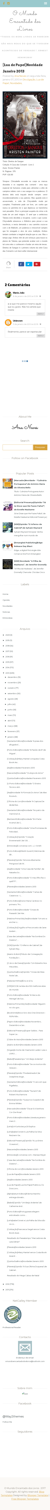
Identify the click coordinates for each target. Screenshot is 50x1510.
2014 (7, 667)
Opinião (6, 600)
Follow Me (7, 1422)
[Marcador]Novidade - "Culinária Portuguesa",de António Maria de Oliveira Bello (30, 484)
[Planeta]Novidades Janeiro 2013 (21, 886)
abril (10, 720)
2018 (8, 646)
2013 (7, 673)
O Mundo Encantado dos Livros (25, 21)
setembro (12, 693)
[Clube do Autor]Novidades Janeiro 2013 (25, 1039)
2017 (7, 651)
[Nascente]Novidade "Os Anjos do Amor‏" (25, 773)
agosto (11, 699)
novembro (12, 682)
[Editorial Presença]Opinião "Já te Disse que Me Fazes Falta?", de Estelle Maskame (30, 506)
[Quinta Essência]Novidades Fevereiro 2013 (26, 778)
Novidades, (16, 83)
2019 (7, 640)
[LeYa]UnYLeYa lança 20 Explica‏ (21, 1126)
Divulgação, (29, 79)
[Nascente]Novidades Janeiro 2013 (22, 1149)
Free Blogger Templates (25, 1499)
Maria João (18, 292)
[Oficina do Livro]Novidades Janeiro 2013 (25, 1169)
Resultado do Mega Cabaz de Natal (23, 1275)
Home (5, 594)
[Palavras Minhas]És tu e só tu (20, 981)
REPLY (41, 314)
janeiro (11, 737)
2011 (7, 1289)
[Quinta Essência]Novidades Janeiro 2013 (25, 1261)
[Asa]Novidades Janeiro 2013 (19, 1180)
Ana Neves (20, 76)
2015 (7, 662)
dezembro (12, 677)
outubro (11, 688)
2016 (7, 657)
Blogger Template (38, 1495)
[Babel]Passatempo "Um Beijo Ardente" (25, 1059)
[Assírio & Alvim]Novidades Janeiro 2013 (24, 1045)
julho (10, 704)
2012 (7, 1284)
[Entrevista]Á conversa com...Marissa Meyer (26, 1155)
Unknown (18, 320)
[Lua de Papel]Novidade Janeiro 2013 (23, 1174)
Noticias (6, 612)
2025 (8, 635)
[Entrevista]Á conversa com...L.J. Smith (24, 846)
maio (10, 715)
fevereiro (12, 731)
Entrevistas (7, 618)
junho (10, 710)
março (11, 726)
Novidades (7, 606)
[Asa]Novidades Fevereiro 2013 (21, 768)
